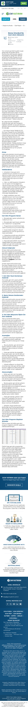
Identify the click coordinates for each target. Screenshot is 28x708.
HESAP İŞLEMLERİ (13, 620)
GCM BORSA (17, 613)
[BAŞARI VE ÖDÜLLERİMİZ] (14, 518)
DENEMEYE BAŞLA (14, 485)
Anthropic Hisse (18, 634)
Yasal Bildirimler (12, 682)
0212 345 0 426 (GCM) (9, 593)
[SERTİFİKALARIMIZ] (14, 560)
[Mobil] (3, 14)
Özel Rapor (18, 25)
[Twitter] (10, 604)
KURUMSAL (13, 618)
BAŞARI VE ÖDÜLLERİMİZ (14, 523)
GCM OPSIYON (18, 611)
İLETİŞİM (7, 616)
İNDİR (24, 3)
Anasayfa (4, 682)
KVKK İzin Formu (21, 690)
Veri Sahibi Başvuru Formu (19, 691)
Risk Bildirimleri (13, 685)
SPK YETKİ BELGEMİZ (14, 503)
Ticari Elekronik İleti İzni (8, 691)
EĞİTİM (13, 616)
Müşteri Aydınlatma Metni (9, 690)
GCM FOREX (8, 611)
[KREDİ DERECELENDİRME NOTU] (14, 539)
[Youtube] (14, 604)
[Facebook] (7, 604)
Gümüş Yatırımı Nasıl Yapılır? (13, 624)
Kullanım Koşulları (15, 684)
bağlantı (12, 259)
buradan (17, 706)
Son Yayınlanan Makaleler (11, 622)
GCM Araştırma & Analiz (11, 40)
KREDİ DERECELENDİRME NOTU (14, 544)
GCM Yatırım (5, 698)
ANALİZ (19, 616)
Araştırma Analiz (8, 25)
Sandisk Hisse (8, 636)
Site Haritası (21, 685)
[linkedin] (17, 604)
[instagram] (20, 604)
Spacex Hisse (8, 634)
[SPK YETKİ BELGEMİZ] (14, 497)
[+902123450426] (21, 8)
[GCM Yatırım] (14, 14)
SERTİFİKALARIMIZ (14, 565)
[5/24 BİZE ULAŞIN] (18, 8)
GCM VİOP (8, 613)
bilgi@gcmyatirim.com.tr (11, 597)
